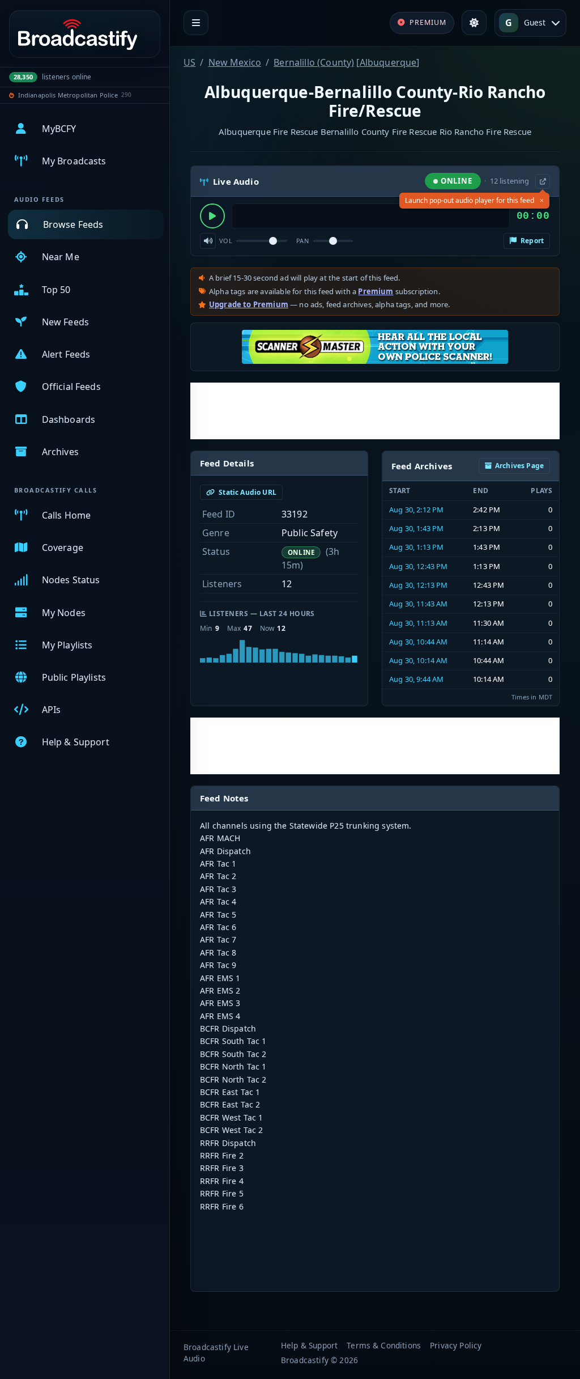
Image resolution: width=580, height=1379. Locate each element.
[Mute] (208, 241)
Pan (302, 240)
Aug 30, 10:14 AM (418, 660)
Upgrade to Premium (248, 304)
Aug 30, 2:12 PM (416, 509)
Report (531, 240)
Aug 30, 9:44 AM (416, 679)
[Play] (212, 215)
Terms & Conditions (384, 1345)
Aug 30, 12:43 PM (418, 566)
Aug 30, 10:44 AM (418, 642)
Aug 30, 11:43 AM (418, 604)
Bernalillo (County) (314, 62)
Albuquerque (388, 62)
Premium (375, 291)
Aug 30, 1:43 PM (416, 528)
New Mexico (235, 62)
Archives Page (519, 465)
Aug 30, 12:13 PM (418, 585)
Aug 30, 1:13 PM (416, 547)
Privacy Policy (455, 1345)
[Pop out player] (542, 181)
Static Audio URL (246, 492)
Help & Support (309, 1345)
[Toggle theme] (474, 22)
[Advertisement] (375, 411)
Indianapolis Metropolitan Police (68, 95)
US (189, 62)
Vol (225, 240)
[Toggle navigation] (196, 22)
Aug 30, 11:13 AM (418, 623)
